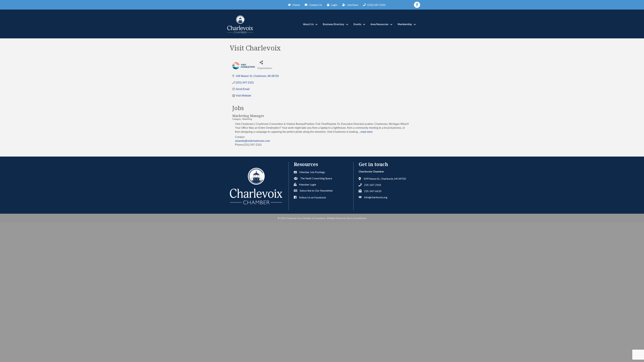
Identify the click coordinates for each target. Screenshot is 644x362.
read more (367, 131)
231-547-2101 (372, 184)
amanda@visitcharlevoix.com (252, 140)
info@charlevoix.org (375, 197)
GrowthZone (360, 218)
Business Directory (333, 24)
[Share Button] (261, 62)
